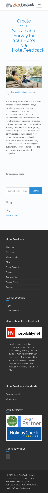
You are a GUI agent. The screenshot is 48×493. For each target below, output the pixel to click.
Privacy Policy (12, 282)
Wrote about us (12, 215)
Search (36, 190)
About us (10, 247)
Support (9, 272)
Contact (9, 287)
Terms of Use (12, 277)
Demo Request (12, 267)
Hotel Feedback (21, 92)
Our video (10, 252)
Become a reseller (14, 394)
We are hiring (11, 399)
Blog (8, 210)
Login (8, 305)
